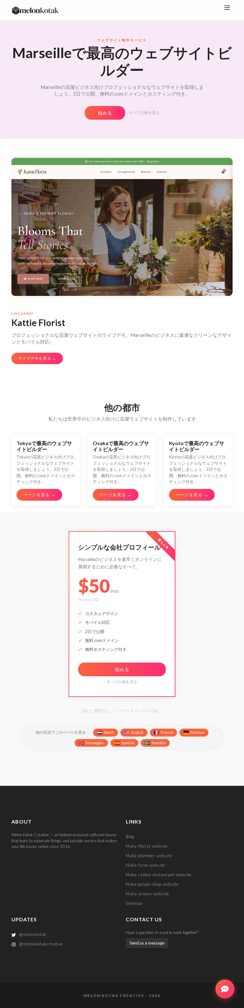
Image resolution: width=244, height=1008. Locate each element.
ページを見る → (39, 494)
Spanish (124, 742)
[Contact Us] (224, 988)
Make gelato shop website (152, 884)
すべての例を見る (144, 112)
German (194, 732)
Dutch (105, 732)
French (163, 732)
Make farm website (145, 865)
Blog (130, 836)
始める (105, 113)
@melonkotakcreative (40, 943)
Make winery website (147, 893)
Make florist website (147, 846)
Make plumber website (149, 855)
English (134, 732)
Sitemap (134, 903)
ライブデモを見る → (37, 358)
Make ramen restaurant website (159, 874)
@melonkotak (32, 934)
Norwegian (91, 742)
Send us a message (147, 942)
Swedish (155, 742)
